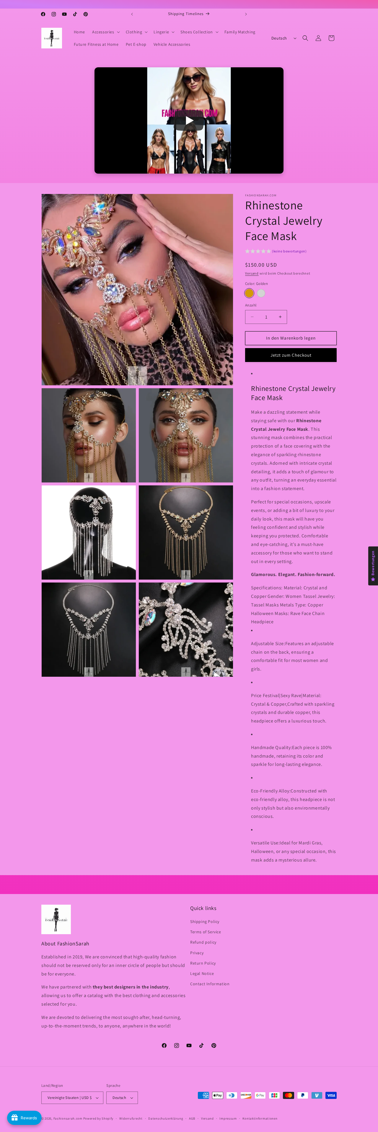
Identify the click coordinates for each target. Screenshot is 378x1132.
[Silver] (261, 293)
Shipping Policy (204, 921)
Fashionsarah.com (67, 1118)
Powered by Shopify (98, 1118)
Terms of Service (205, 932)
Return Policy (203, 963)
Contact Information (209, 984)
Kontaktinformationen (259, 1118)
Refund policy (203, 942)
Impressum (228, 1118)
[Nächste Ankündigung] (245, 14)
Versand (252, 273)
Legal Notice (202, 973)
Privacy (196, 952)
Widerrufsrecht (131, 1118)
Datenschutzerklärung (165, 1118)
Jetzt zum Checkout (291, 355)
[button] (105, 32)
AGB (192, 1118)
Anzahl (250, 305)
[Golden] (249, 293)
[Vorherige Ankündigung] (132, 14)
